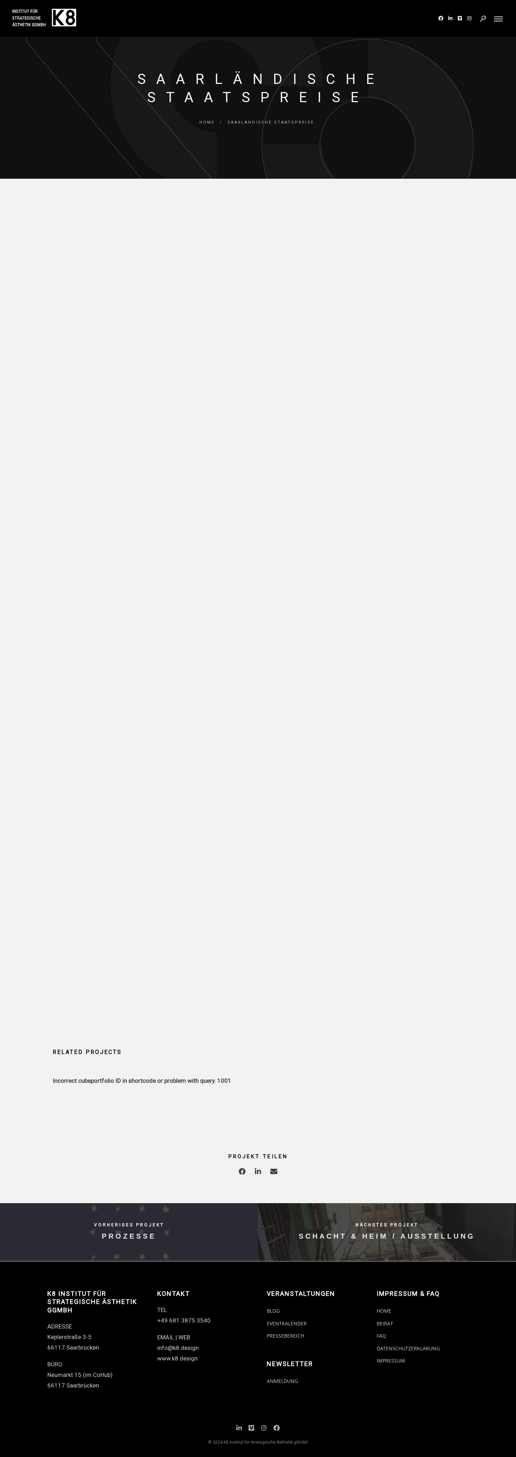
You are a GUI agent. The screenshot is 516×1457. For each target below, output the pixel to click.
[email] (274, 1173)
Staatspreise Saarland (399, 425)
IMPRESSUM (391, 1360)
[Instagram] (264, 1429)
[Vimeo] (251, 1429)
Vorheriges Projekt (129, 1224)
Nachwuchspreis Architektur (407, 457)
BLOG (273, 1310)
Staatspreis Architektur (400, 435)
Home (207, 122)
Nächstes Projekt (387, 1224)
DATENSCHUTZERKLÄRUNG (408, 1348)
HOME (384, 1310)
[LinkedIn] (239, 1429)
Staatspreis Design (395, 446)
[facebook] (242, 1173)
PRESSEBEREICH (285, 1335)
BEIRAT (385, 1323)
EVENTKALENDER (287, 1323)
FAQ (381, 1335)
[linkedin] (258, 1173)
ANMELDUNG (282, 1381)
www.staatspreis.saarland (249, 824)
